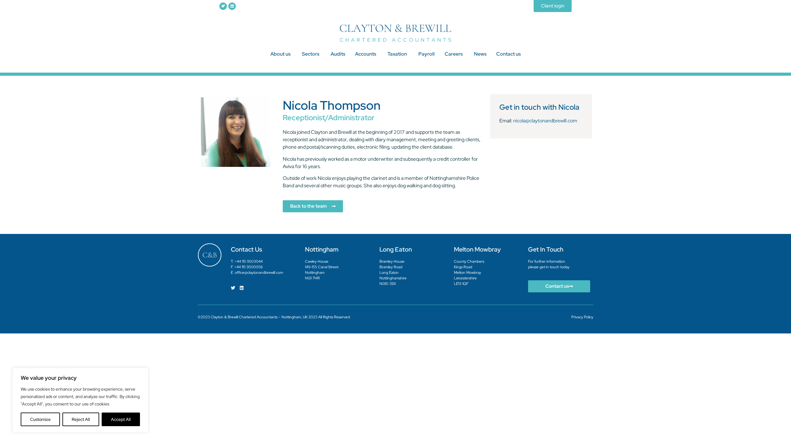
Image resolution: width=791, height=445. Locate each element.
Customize (40, 419)
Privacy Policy (582, 317)
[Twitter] (223, 6)
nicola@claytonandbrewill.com (545, 120)
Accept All (121, 419)
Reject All (81, 419)
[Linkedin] (232, 6)
